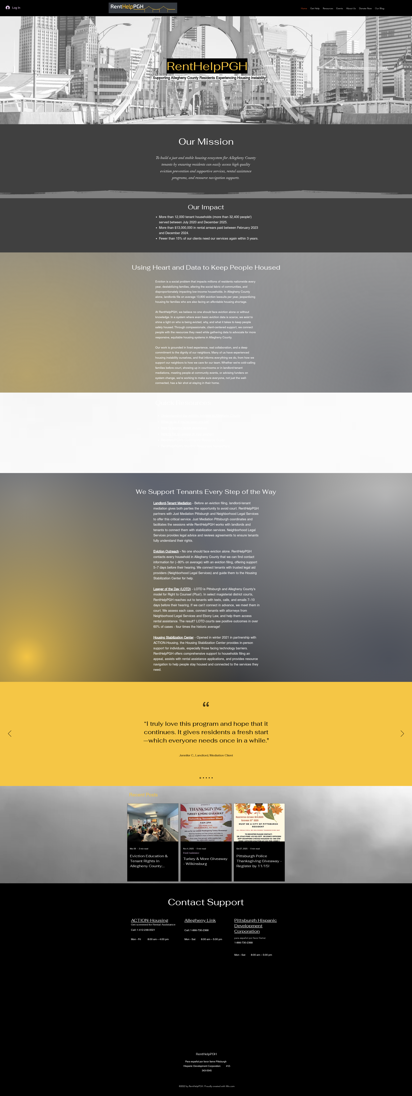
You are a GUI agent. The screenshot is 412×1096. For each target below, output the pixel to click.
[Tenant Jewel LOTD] (209, 777)
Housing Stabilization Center (173, 637)
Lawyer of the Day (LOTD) (172, 589)
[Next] (402, 733)
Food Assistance (191, 852)
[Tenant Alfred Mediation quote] (206, 777)
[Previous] (9, 733)
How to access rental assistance (184, 428)
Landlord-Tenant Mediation (172, 503)
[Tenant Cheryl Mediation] (212, 777)
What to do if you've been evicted (185, 422)
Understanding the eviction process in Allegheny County (200, 416)
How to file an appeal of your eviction (187, 434)
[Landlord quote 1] (200, 777)
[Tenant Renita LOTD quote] (203, 778)
